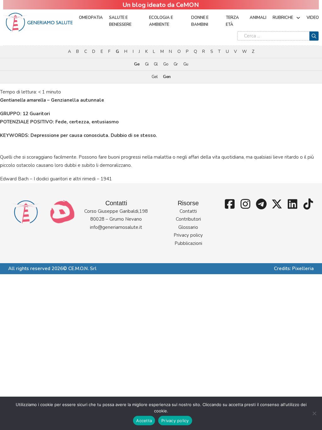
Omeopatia (91, 17)
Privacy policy (188, 235)
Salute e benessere (120, 21)
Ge (136, 64)
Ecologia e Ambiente (161, 21)
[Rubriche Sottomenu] (298, 18)
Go (165, 64)
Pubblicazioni (188, 243)
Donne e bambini (199, 21)
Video (313, 17)
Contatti (188, 211)
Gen (166, 77)
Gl (156, 64)
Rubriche (283, 17)
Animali (258, 17)
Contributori (188, 219)
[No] (314, 413)
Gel (155, 77)
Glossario (188, 227)
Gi (146, 64)
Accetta (144, 420)
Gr (176, 64)
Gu (185, 64)
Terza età (232, 21)
